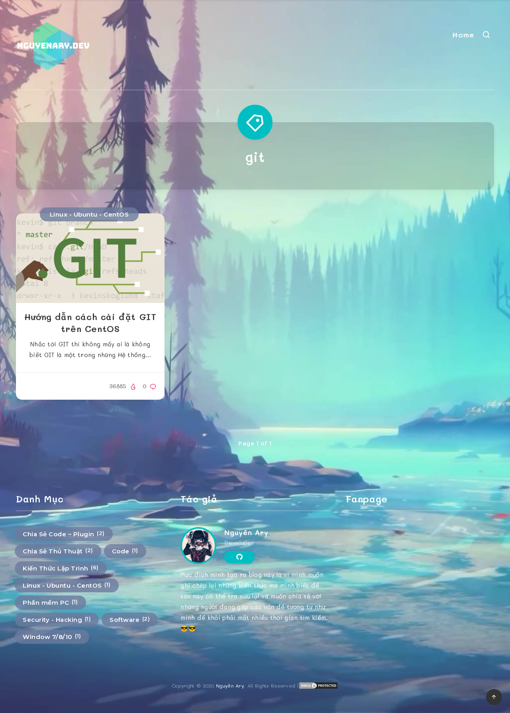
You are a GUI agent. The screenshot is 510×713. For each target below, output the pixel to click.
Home (463, 34)
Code (125, 551)
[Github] (239, 557)
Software (130, 619)
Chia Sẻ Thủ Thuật (58, 551)
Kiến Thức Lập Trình (61, 568)
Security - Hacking (57, 619)
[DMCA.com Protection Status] (318, 687)
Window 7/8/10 (52, 637)
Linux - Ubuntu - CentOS (89, 214)
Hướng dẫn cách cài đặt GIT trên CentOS (90, 322)
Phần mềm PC (50, 602)
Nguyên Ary (246, 532)
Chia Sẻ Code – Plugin (64, 534)
